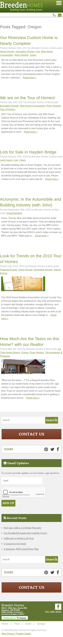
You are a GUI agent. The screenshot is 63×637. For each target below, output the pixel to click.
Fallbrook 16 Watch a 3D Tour (19, 538)
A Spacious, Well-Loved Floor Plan (21, 549)
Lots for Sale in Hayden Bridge (28, 152)
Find (16, 623)
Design (41, 623)
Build (28, 623)
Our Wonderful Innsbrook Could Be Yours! (25, 533)
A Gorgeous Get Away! (15, 543)
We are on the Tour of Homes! (27, 97)
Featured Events (8, 269)
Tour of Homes (7, 109)
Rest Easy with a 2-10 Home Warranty (22, 528)
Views (33, 55)
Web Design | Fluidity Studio (16, 633)
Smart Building (14, 213)
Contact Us (31, 434)
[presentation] (23, 492)
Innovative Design (25, 51)
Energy (25, 352)
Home (4, 623)
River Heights (21, 55)
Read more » (29, 77)
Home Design (7, 51)
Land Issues (6, 160)
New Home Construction (32, 106)
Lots (37, 51)
